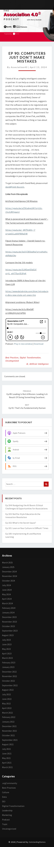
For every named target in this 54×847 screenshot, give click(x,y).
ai (27, 363)
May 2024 (6, 594)
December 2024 (9, 571)
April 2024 (6, 598)
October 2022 (8, 680)
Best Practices (11, 357)
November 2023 (9, 621)
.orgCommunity (9, 783)
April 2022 (6, 708)
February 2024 (8, 608)
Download (38, 343)
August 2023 (8, 635)
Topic (4, 824)
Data (4, 796)
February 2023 (8, 662)
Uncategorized (12, 360)
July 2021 (6, 749)
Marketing (7, 815)
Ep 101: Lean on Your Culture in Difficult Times (26, 528)
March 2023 (7, 658)
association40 (19, 67)
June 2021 (6, 753)
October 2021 (8, 735)
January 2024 (8, 612)
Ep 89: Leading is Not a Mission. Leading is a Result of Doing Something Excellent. (27, 394)
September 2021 (10, 740)
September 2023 (10, 630)
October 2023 (8, 626)
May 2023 (6, 649)
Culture (5, 792)
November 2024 (9, 576)
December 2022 (9, 671)
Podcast (6, 819)
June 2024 (6, 589)
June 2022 (6, 699)
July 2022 (6, 694)
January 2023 (8, 667)
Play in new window (23, 343)
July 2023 (6, 639)
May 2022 (6, 703)
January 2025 (8, 567)
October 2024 (8, 580)
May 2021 (6, 758)
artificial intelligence (39, 363)
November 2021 (9, 730)
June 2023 (6, 644)
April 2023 (6, 653)
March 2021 (7, 767)
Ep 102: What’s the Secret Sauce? (20, 522)
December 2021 (9, 726)
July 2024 (6, 585)
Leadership (7, 810)
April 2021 (6, 762)
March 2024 (7, 603)
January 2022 (8, 721)
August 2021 (8, 744)
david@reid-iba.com (14, 186)
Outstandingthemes (37, 842)
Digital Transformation (30, 357)
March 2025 (7, 562)
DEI (3, 801)
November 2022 (9, 676)
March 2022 (7, 712)
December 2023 (9, 617)
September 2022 (10, 685)
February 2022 (8, 717)
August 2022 (8, 689)
